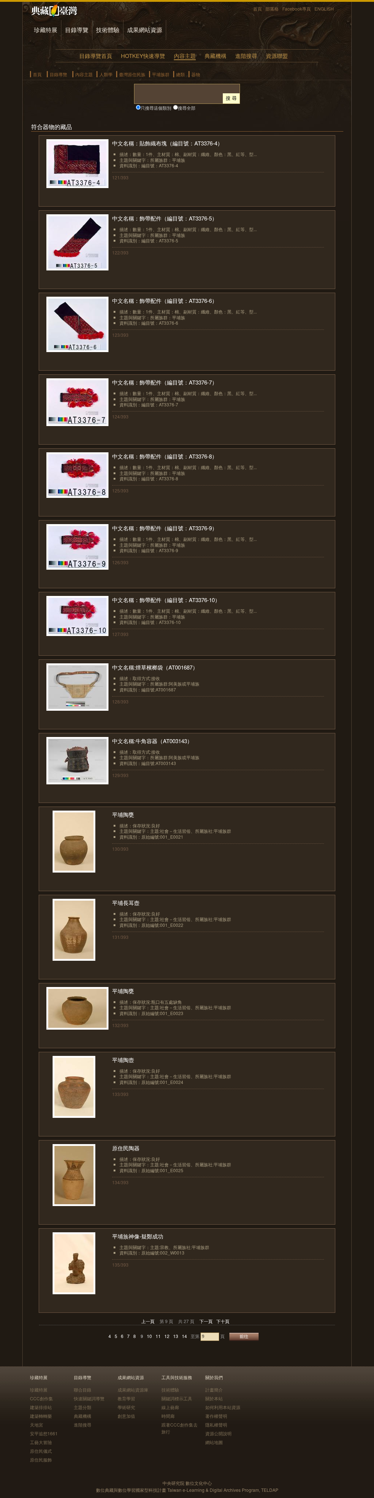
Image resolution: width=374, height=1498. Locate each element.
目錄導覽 (76, 30)
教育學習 (126, 1398)
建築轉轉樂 (41, 1416)
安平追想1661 (44, 1433)
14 (184, 1336)
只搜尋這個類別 (156, 108)
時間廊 (168, 1416)
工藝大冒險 (41, 1442)
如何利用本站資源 (222, 1407)
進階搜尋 (246, 55)
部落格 (272, 8)
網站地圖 (214, 1442)
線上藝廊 (170, 1407)
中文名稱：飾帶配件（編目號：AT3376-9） (164, 528)
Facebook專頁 (296, 8)
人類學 (105, 74)
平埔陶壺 (123, 1060)
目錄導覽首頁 (95, 55)
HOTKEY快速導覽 (143, 55)
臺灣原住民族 (132, 74)
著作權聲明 (216, 1416)
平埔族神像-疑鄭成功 (137, 1236)
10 (149, 1336)
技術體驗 (107, 30)
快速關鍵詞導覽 (89, 1398)
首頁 (257, 8)
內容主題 (185, 55)
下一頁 (206, 1321)
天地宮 (36, 1424)
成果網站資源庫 (133, 1389)
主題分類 (82, 1407)
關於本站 (214, 1398)
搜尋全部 (186, 108)
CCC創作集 (41, 1398)
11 (158, 1336)
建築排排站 (41, 1407)
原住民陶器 (126, 1148)
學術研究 (126, 1407)
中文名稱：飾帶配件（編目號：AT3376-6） (164, 300)
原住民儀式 (41, 1451)
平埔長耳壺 (126, 902)
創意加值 (126, 1416)
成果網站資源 (144, 30)
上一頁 (147, 1321)
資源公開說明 (218, 1433)
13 (175, 1336)
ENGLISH (324, 8)
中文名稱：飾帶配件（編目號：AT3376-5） (164, 218)
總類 (180, 74)
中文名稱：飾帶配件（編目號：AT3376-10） (166, 600)
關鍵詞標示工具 (176, 1398)
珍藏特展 (45, 30)
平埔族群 (160, 74)
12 (166, 1336)
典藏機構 (215, 55)
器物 (195, 74)
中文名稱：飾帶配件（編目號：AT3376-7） (164, 382)
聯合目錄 (82, 1389)
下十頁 (222, 1321)
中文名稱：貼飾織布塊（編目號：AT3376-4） (167, 143)
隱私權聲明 (216, 1424)
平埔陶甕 (123, 814)
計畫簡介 (214, 1389)
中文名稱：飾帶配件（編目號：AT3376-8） (164, 456)
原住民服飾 (41, 1459)
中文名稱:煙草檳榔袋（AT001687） (155, 667)
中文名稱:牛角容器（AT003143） (152, 741)
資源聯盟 (277, 55)
